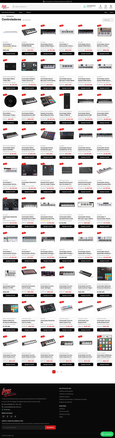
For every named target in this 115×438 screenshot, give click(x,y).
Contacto (62, 408)
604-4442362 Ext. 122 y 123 (12, 404)
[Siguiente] (61, 371)
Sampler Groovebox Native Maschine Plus (47, 114)
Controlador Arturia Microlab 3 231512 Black (48, 79)
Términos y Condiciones (66, 394)
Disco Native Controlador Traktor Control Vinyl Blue (9, 114)
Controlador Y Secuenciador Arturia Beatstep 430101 (28, 252)
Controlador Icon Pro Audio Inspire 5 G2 (65, 321)
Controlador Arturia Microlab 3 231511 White (66, 79)
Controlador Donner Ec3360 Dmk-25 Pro (65, 148)
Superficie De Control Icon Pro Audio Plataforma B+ (28, 287)
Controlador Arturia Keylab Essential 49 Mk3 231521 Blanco (104, 183)
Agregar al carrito (10, 53)
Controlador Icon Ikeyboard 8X (83, 321)
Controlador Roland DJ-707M (29, 183)
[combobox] (46, 6)
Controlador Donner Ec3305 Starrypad (47, 148)
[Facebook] (7, 416)
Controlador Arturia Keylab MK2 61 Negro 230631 (65, 252)
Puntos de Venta (64, 411)
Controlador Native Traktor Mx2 (9, 79)
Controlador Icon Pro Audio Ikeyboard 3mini (85, 356)
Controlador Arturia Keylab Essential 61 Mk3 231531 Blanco (48, 217)
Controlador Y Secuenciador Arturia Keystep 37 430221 (103, 217)
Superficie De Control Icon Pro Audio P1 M (84, 183)
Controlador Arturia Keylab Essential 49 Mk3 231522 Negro (85, 148)
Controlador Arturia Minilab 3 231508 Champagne (103, 45)
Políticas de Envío (64, 396)
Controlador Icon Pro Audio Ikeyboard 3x (47, 356)
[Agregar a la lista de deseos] (16, 25)
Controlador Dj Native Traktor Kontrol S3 (28, 79)
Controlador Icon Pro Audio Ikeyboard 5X (9, 356)
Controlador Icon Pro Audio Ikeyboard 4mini (29, 356)
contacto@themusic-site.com (12, 407)
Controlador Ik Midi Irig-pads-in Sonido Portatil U (104, 356)
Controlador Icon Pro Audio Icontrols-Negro (85, 287)
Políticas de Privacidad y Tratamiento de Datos (73, 399)
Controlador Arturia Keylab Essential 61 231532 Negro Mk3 (103, 148)
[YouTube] (11, 416)
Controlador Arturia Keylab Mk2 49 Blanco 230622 (104, 252)
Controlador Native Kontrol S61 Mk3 (103, 114)
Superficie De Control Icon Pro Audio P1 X (66, 183)
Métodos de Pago (64, 414)
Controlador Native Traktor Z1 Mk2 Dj (65, 114)
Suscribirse (50, 427)
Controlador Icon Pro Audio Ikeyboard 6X (103, 321)
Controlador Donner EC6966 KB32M (28, 45)
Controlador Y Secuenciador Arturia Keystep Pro (9, 183)
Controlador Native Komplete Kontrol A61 (28, 148)
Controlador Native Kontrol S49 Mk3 (9, 148)
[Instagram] (3, 416)
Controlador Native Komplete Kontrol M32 (28, 217)
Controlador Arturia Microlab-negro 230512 (85, 217)
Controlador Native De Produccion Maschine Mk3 (104, 287)
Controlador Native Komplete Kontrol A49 (66, 217)
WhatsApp (7, 409)
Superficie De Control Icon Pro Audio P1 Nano (48, 183)
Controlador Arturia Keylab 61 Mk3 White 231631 (84, 79)
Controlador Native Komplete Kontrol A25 (28, 114)
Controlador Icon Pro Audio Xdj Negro (47, 287)
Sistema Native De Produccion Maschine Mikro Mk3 (9, 321)
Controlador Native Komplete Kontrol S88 (85, 114)
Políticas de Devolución (66, 391)
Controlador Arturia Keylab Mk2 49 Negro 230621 (47, 252)
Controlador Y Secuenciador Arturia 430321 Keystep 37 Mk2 (10, 45)
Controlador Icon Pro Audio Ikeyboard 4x (65, 287)
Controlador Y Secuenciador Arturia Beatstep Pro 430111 (9, 252)
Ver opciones (10, 122)
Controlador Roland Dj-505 (10, 217)
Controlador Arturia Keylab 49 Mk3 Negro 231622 (47, 45)
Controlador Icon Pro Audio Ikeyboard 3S (65, 356)
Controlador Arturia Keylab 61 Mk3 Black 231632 (84, 45)
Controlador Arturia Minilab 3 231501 (9, 287)
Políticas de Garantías (65, 402)
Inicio (3, 16)
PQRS (61, 417)
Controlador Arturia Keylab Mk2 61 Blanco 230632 (84, 252)
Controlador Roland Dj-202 (48, 321)
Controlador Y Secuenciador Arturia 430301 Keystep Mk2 (66, 45)
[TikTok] (15, 416)
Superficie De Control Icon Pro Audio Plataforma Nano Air (28, 321)
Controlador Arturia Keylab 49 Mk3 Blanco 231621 (104, 79)
